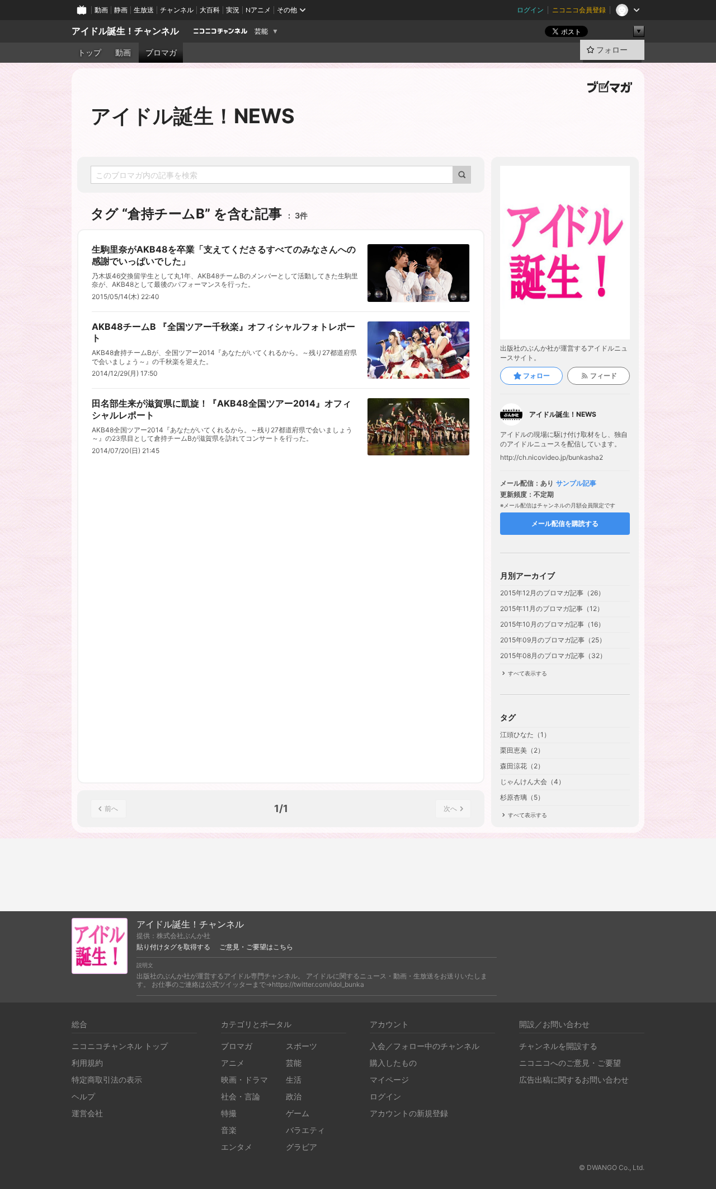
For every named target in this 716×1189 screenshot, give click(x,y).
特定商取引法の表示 (107, 1079)
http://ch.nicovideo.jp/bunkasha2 (551, 457)
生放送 (144, 10)
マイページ (389, 1079)
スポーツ (301, 1046)
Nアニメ (258, 10)
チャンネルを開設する (558, 1046)
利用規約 (87, 1062)
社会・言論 (240, 1096)
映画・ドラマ (244, 1079)
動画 (101, 10)
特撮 (229, 1113)
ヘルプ (83, 1096)
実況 (232, 10)
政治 (294, 1096)
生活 (294, 1079)
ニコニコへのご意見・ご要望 (570, 1062)
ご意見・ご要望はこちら (256, 947)
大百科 (210, 10)
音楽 (229, 1130)
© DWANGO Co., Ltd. (611, 1167)
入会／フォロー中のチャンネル (424, 1046)
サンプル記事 (576, 483)
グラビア (301, 1146)
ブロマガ (161, 52)
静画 (121, 10)
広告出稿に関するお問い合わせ (574, 1079)
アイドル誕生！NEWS (193, 116)
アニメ (232, 1062)
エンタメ (236, 1146)
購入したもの (393, 1062)
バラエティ (305, 1130)
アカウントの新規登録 (409, 1113)
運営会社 (87, 1113)
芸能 (261, 31)
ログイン (530, 10)
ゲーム (297, 1113)
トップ (89, 52)
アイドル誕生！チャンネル (125, 31)
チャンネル (177, 10)
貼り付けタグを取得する (173, 947)
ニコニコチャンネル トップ (120, 1046)
